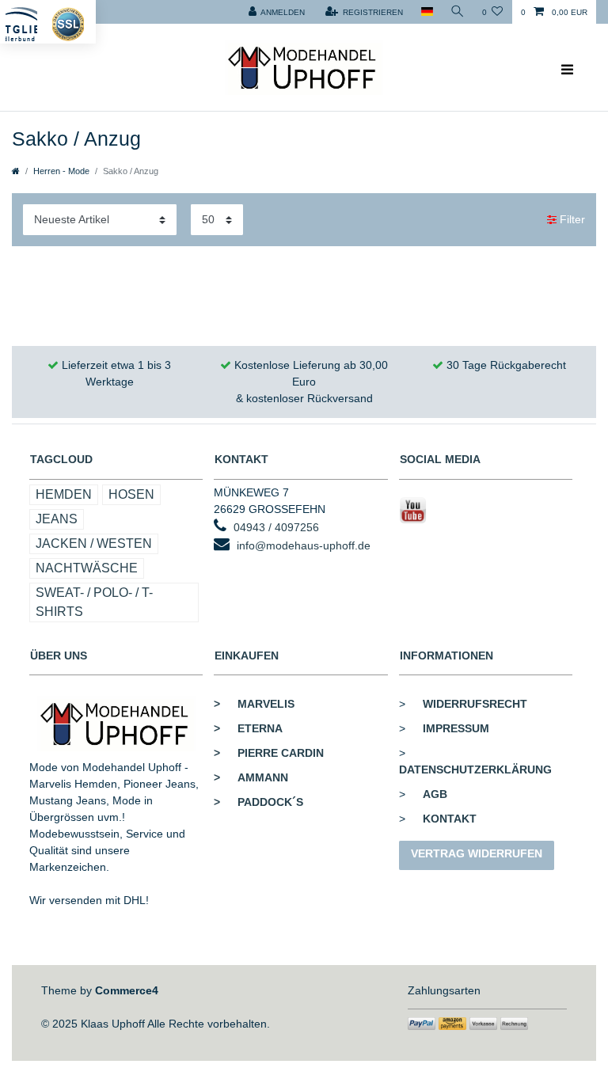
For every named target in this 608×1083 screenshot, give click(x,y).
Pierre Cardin (269, 753)
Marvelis (254, 703)
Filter (571, 219)
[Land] (426, 12)
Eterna (248, 728)
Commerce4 (126, 990)
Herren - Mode (61, 171)
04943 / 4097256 (276, 527)
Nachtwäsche (87, 568)
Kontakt (450, 818)
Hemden (64, 494)
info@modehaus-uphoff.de (303, 545)
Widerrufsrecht (475, 703)
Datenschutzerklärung (475, 769)
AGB (435, 794)
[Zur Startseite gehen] (16, 171)
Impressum (456, 728)
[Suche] (457, 12)
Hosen (131, 494)
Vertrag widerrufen (476, 853)
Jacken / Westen (94, 543)
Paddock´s (258, 802)
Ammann (251, 777)
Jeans (57, 519)
